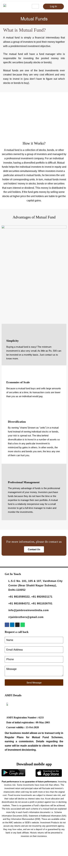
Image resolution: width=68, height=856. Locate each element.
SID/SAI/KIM (35, 849)
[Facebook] (7, 625)
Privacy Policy (21, 849)
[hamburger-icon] (35, 6)
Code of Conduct (49, 849)
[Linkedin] (12, 625)
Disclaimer (54, 846)
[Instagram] (17, 625)
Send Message (34, 682)
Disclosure (9, 849)
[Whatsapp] (22, 625)
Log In (53, 6)
